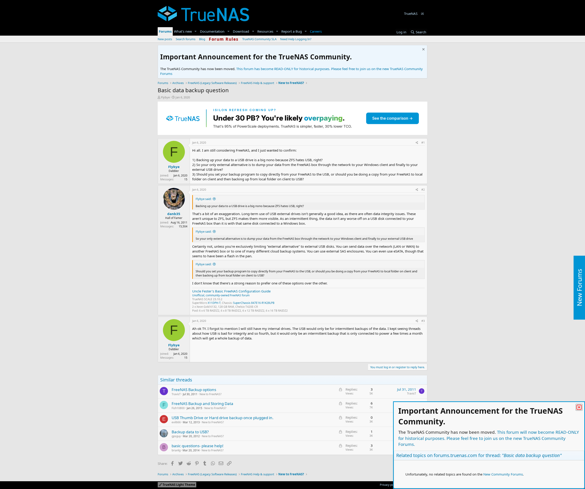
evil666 (176, 422)
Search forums (185, 39)
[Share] (417, 142)
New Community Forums (503, 474)
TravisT (176, 394)
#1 (423, 143)
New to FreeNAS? (210, 394)
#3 (423, 321)
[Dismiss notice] (423, 49)
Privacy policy (389, 485)
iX (422, 13)
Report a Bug (291, 31)
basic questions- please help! (197, 445)
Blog (202, 39)
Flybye (165, 97)
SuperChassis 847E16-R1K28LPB (253, 303)
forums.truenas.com (455, 455)
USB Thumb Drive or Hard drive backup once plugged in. (223, 417)
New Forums (579, 287)
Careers (316, 31)
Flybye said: (203, 199)
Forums (165, 31)
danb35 (173, 213)
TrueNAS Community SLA (259, 39)
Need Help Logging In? (295, 39)
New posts (165, 39)
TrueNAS (410, 13)
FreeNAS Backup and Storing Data (202, 403)
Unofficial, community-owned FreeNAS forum (221, 295)
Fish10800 (178, 408)
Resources (265, 31)
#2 (423, 190)
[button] (195, 31)
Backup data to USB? (190, 431)
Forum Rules (224, 39)
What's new (183, 31)
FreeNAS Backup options (194, 389)
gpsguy (176, 436)
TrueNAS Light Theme (178, 485)
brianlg (176, 450)
